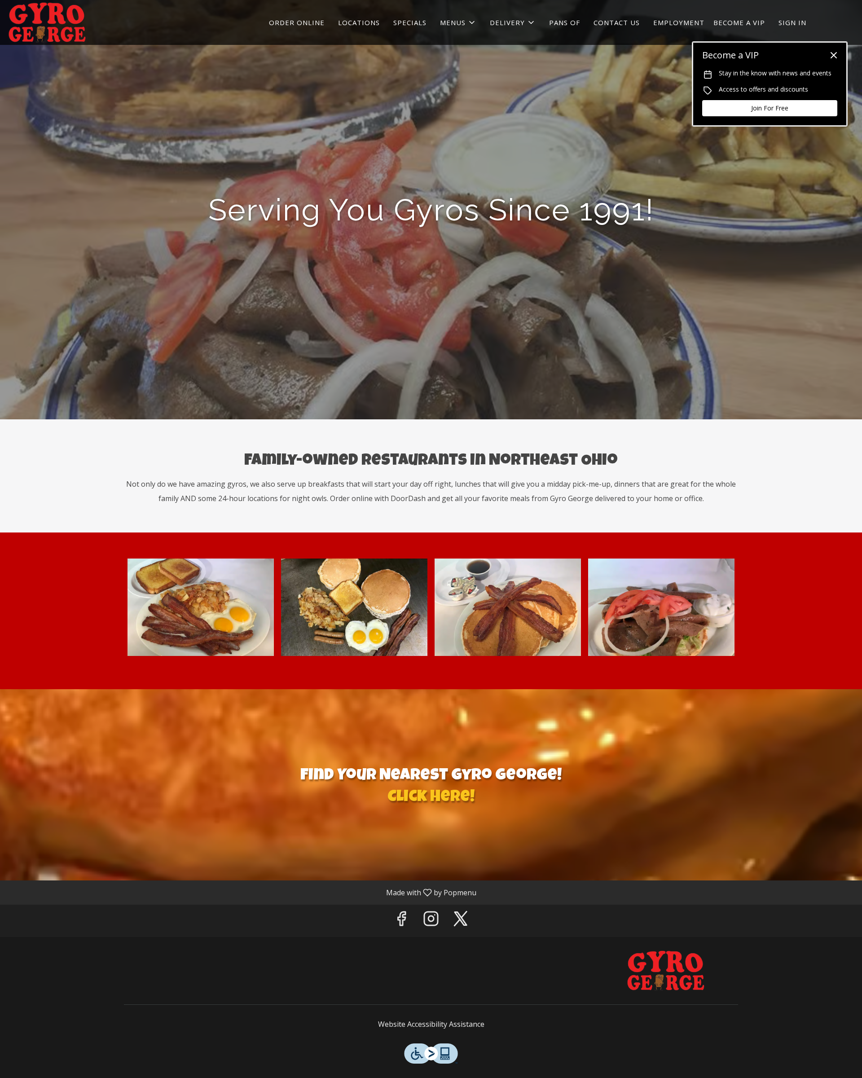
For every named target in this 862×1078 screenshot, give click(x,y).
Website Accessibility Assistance (431, 1024)
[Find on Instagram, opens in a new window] (431, 920)
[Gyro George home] (47, 22)
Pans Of (564, 22)
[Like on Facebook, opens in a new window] (401, 920)
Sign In (792, 22)
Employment (678, 22)
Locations (359, 22)
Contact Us (617, 22)
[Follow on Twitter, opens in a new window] (461, 920)
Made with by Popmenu (241, 892)
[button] (458, 22)
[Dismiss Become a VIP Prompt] (834, 55)
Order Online (297, 22)
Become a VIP (739, 22)
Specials (410, 22)
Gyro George (666, 970)
